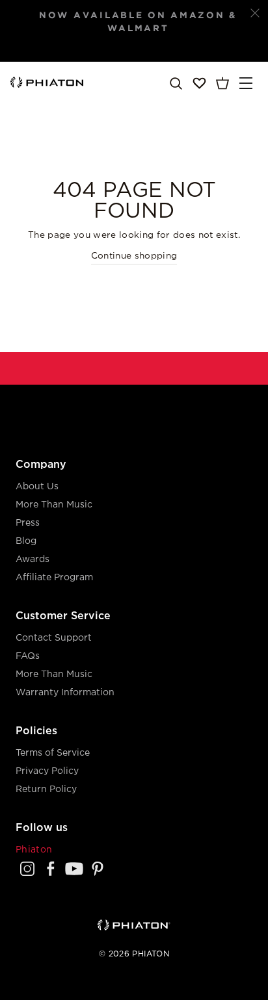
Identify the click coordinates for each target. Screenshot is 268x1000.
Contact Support (54, 638)
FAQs (28, 656)
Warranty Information (65, 693)
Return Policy (46, 789)
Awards (32, 559)
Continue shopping (134, 256)
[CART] (222, 83)
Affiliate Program (54, 578)
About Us (37, 487)
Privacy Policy (47, 771)
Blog (26, 541)
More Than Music (54, 505)
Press (28, 523)
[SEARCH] (175, 83)
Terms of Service (53, 753)
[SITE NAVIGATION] (246, 83)
